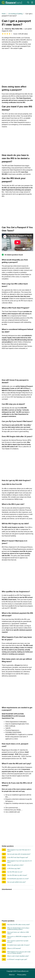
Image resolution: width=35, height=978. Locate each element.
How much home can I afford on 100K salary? (18, 932)
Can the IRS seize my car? (14, 872)
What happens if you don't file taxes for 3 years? (18, 850)
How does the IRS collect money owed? (18, 924)
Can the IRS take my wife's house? (17, 875)
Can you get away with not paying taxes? (19, 854)
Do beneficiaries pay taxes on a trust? (18, 878)
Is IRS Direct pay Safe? (13, 868)
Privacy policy (21, 974)
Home (4, 13)
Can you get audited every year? (16, 882)
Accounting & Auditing (15, 13)
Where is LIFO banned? (14, 948)
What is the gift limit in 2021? (15, 865)
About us (12, 974)
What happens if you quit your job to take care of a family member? (19, 952)
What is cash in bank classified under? (18, 956)
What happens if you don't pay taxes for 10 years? (19, 861)
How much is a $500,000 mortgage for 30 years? (19, 937)
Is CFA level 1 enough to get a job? (17, 959)
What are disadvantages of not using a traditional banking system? (18, 928)
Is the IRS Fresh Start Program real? (17, 857)
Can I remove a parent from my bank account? (17, 941)
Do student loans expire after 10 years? (18, 945)
